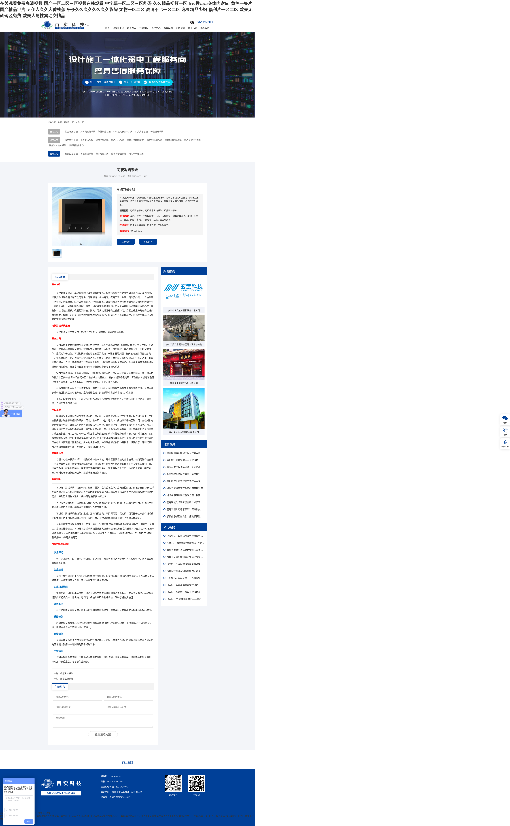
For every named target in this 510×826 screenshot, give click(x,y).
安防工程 (80, 122)
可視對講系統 (86, 154)
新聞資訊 (180, 28)
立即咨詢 (126, 242)
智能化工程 (118, 28)
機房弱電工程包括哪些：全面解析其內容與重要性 (186, 467)
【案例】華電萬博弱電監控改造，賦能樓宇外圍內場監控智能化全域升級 (186, 585)
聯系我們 (204, 28)
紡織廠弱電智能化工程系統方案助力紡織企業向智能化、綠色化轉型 (186, 453)
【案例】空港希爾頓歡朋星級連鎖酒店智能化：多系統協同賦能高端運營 (186, 564)
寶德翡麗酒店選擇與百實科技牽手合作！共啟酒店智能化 (186, 550)
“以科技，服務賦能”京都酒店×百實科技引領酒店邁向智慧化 (186, 543)
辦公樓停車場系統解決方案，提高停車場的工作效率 (186, 495)
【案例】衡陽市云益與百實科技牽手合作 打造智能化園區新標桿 (186, 592)
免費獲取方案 (103, 734)
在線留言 (148, 242)
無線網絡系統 (104, 132)
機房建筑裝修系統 (57, 145)
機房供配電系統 (154, 140)
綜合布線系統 (71, 132)
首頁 (107, 28)
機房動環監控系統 (173, 140)
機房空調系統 (102, 140)
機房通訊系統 (117, 140)
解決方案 (131, 28)
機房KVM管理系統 (135, 140)
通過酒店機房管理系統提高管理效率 (185, 488)
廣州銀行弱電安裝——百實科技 (182, 460)
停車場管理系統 (118, 154)
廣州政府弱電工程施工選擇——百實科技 (186, 481)
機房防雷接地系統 (192, 140)
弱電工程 (54, 132)
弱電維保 (143, 28)
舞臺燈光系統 (156, 132)
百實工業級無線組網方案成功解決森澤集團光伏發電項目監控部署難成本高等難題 (186, 557)
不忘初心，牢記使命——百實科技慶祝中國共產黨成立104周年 (186, 578)
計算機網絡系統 (87, 132)
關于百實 (192, 28)
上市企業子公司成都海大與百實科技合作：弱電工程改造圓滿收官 (186, 536)
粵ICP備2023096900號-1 (120, 797)
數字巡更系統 (102, 154)
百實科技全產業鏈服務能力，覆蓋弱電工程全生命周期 (186, 571)
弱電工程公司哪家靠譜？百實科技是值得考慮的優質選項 (186, 509)
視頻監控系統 (71, 154)
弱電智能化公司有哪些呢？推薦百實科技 (186, 502)
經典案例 (168, 28)
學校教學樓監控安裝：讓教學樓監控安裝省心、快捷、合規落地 (186, 516)
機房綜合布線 (71, 140)
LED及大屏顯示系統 (122, 132)
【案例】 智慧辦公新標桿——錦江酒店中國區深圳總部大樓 (186, 599)
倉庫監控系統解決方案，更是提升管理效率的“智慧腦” (186, 474)
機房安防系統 (86, 140)
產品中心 (156, 28)
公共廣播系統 (141, 132)
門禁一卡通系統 (136, 154)
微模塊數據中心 (76, 145)
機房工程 (54, 140)
